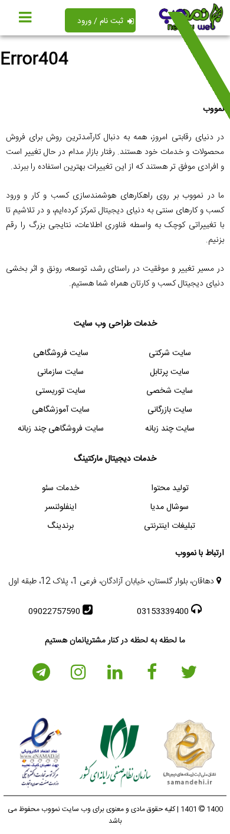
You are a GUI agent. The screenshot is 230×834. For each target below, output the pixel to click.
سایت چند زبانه (170, 429)
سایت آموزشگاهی (61, 410)
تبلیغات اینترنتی (169, 526)
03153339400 (164, 612)
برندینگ (60, 526)
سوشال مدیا (169, 507)
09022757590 (55, 612)
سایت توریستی (60, 391)
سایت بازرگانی (169, 410)
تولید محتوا (170, 488)
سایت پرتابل (169, 372)
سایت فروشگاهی (60, 353)
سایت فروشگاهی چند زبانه (61, 429)
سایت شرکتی (170, 353)
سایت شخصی (169, 391)
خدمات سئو (60, 488)
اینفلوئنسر (61, 507)
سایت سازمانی (60, 372)
